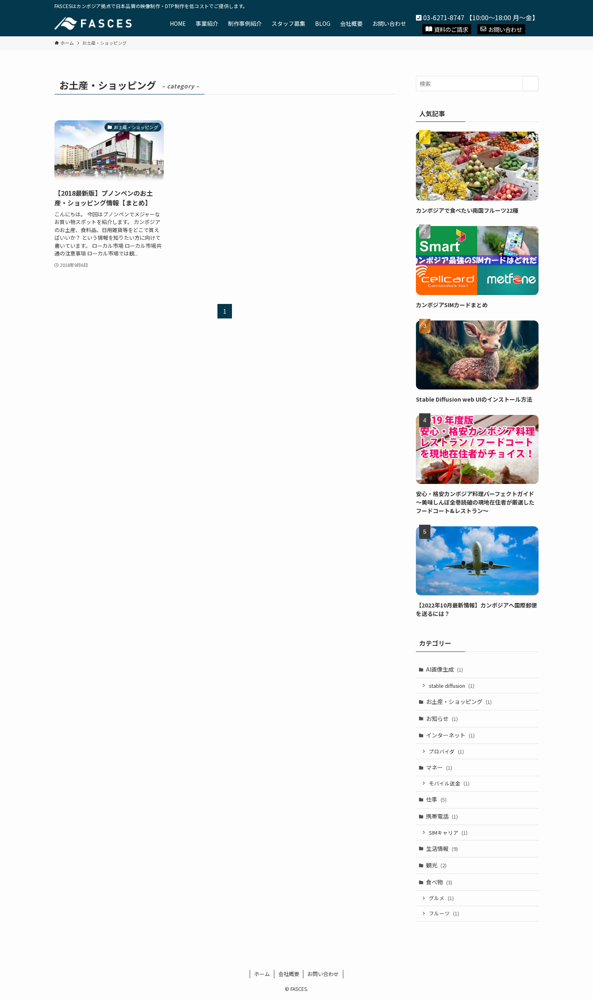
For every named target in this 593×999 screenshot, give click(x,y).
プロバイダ (446, 751)
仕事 (436, 799)
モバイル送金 (449, 783)
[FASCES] (93, 23)
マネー (439, 767)
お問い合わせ (505, 29)
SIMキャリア (448, 832)
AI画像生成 (444, 669)
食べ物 (439, 882)
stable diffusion (451, 685)
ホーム (262, 974)
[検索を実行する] (530, 83)
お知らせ (442, 718)
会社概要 (288, 974)
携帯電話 (442, 816)
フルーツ (444, 913)
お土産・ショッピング (459, 701)
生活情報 (442, 848)
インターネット (450, 735)
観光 (436, 865)
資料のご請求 (451, 29)
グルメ (441, 898)
